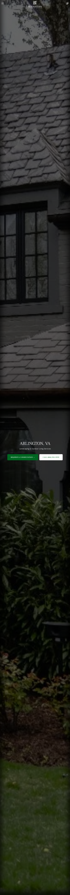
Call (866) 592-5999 (51, 457)
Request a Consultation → (23, 457)
